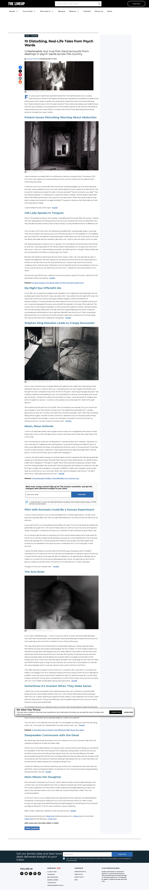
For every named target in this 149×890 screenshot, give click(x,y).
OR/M (76, 879)
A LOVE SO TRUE (51, 871)
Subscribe (136, 4)
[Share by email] (20, 78)
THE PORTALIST (51, 882)
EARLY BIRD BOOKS (52, 877)
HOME (27, 36)
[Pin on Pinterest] (20, 74)
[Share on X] (20, 71)
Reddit (55, 208)
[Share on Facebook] (20, 67)
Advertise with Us (80, 871)
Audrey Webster (33, 59)
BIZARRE (34, 36)
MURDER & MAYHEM (52, 880)
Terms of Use (78, 874)
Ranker (69, 421)
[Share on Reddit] (20, 82)
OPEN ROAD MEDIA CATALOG (55, 885)
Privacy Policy (79, 877)
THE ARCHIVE (51, 874)
